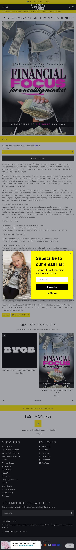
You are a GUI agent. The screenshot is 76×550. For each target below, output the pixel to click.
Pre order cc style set (26, 547)
